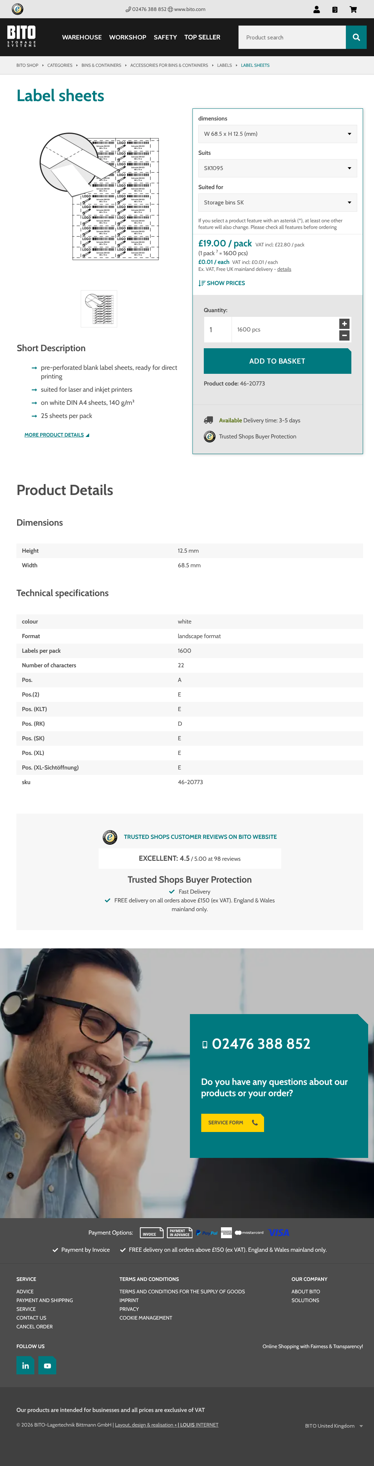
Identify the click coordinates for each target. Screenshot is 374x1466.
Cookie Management (145, 1318)
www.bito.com (189, 9)
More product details (54, 435)
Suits (204, 152)
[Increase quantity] (344, 324)
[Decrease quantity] (344, 335)
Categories (59, 65)
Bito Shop (27, 65)
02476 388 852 (149, 9)
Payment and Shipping (44, 1300)
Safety (165, 37)
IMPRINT (128, 1300)
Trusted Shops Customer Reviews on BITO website (200, 836)
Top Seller (202, 37)
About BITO (305, 1291)
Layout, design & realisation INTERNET (166, 1424)
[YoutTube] (45, 1365)
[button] (353, 9)
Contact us (31, 1318)
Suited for (210, 187)
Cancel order (34, 1326)
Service (26, 1279)
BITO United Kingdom (330, 1426)
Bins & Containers (101, 65)
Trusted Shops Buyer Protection (258, 436)
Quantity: (216, 310)
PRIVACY (129, 1309)
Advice (25, 1291)
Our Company (309, 1279)
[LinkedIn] (23, 1365)
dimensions (212, 118)
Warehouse (82, 37)
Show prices (226, 283)
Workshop (127, 37)
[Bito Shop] (25, 37)
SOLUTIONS (305, 1300)
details (284, 269)
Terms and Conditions (149, 1279)
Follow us (30, 1346)
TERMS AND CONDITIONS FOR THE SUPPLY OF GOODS (182, 1291)
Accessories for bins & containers (169, 65)
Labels (224, 65)
